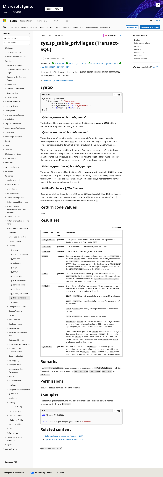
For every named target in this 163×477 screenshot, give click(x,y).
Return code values (142, 43)
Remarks (137, 49)
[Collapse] (30, 33)
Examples (138, 55)
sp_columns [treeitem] (15, 259)
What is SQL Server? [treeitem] (15, 65)
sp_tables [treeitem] (14, 302)
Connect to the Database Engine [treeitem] (16, 78)
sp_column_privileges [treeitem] (19, 254)
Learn (43, 35)
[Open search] (151, 21)
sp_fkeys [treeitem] (14, 267)
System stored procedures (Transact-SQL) (64, 439)
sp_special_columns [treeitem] (18, 280)
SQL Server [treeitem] (9, 48)
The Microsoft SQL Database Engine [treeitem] (18, 71)
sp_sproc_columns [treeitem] (18, 285)
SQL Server (58, 35)
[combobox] (16, 38)
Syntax (137, 40)
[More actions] (120, 35)
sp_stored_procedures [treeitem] (19, 293)
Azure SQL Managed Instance (104, 63)
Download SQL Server (150, 27)
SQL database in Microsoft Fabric (55, 67)
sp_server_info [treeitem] (16, 276)
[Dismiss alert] (158, 5)
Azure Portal (132, 27)
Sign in (157, 21)
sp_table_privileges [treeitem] (18, 298)
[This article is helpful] (154, 67)
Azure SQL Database (78, 63)
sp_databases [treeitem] (16, 263)
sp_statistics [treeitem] (15, 289)
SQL (49, 35)
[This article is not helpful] (156, 67)
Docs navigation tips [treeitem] (13, 52)
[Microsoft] (4, 20)
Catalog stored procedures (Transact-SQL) (64, 436)
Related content (140, 59)
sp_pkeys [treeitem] (14, 272)
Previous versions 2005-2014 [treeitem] (16, 57)
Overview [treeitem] (12, 232)
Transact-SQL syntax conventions (58, 80)
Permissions (139, 52)
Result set (138, 46)
